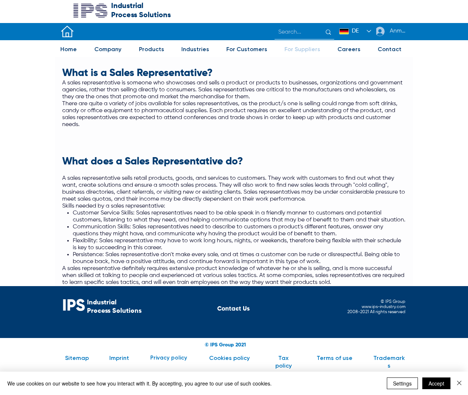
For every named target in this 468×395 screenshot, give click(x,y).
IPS (73, 306)
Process (125, 15)
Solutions (155, 15)
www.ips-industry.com (383, 307)
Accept (436, 383)
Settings (402, 383)
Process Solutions (114, 311)
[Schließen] (459, 383)
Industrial (127, 6)
